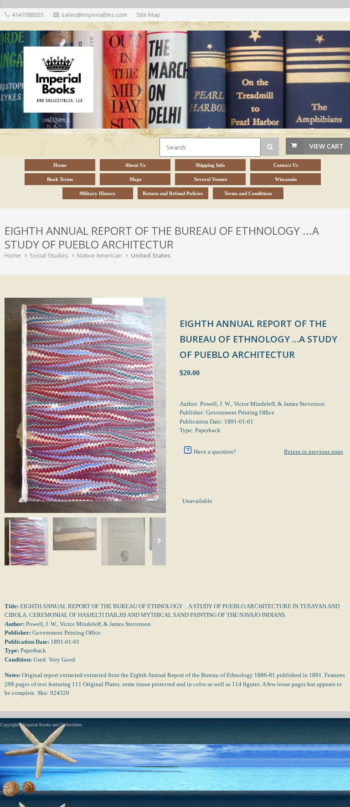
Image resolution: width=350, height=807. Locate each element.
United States (150, 255)
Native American (99, 255)
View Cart (326, 146)
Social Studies (49, 255)
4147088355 (28, 14)
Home (13, 255)
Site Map (148, 14)
